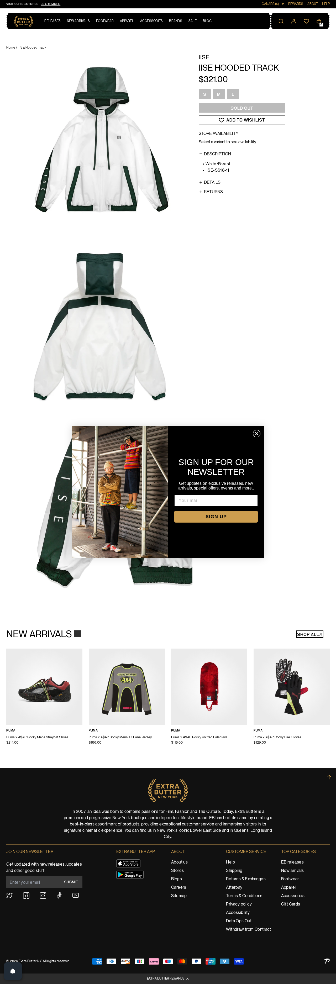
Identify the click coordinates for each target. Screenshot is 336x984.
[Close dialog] (257, 433)
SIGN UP (216, 516)
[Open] (13, 971)
